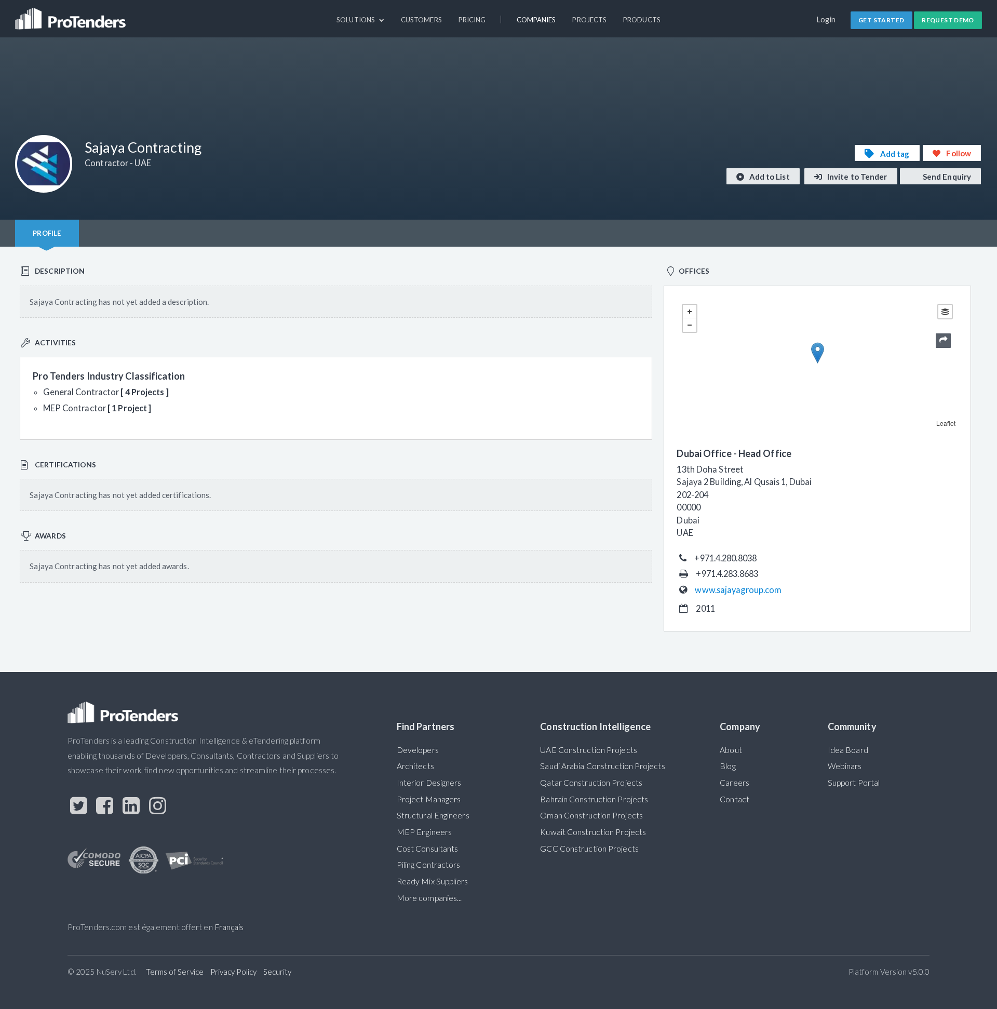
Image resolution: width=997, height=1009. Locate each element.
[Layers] (945, 311)
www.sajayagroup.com (738, 590)
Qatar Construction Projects (591, 782)
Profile (47, 233)
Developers (418, 750)
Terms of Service (175, 971)
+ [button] (689, 311)
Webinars (845, 766)
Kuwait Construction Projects (593, 832)
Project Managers (429, 799)
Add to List (769, 176)
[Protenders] (71, 14)
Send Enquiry (946, 176)
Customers (421, 20)
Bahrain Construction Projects (594, 799)
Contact (734, 799)
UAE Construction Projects (588, 750)
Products (642, 20)
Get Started (881, 20)
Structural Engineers (433, 815)
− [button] (689, 325)
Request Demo (948, 20)
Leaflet (946, 423)
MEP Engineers (424, 832)
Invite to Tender (856, 176)
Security (277, 971)
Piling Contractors (429, 864)
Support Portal (854, 782)
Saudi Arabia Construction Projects (602, 766)
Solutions (356, 20)
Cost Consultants (428, 848)
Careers (734, 782)
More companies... (429, 898)
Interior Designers (429, 782)
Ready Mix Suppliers (432, 881)
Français (229, 927)
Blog (727, 766)
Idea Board (848, 750)
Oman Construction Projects (591, 815)
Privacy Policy (233, 971)
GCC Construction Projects (589, 848)
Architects (415, 766)
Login (826, 19)
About (731, 750)
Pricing (472, 20)
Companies (536, 20)
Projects (589, 20)
